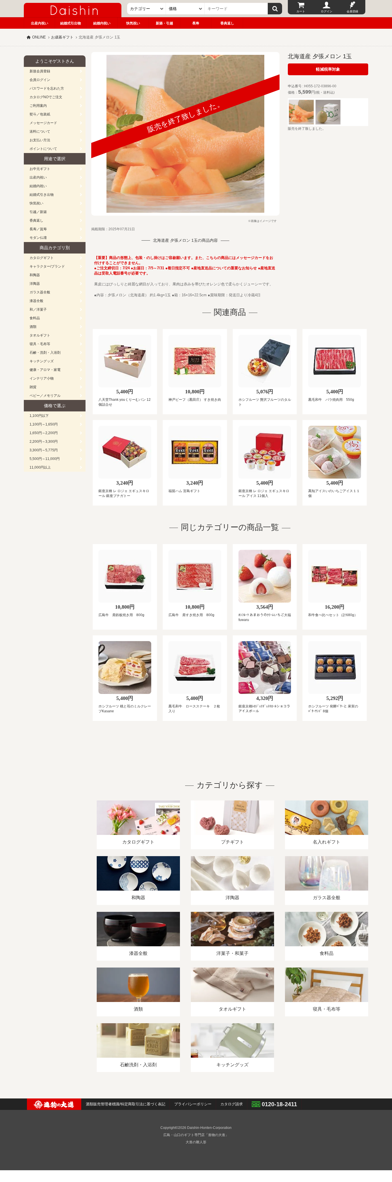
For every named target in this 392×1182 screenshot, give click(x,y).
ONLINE (39, 37)
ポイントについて (43, 149)
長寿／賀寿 (38, 229)
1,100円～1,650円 (44, 424)
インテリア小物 (42, 378)
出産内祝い (39, 23)
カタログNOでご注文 (46, 97)
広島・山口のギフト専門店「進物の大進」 (196, 1135)
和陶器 (35, 275)
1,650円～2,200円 (44, 433)
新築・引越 (164, 23)
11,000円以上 (40, 467)
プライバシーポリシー (192, 1104)
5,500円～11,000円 (45, 459)
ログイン (326, 11)
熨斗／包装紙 (40, 114)
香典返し (227, 23)
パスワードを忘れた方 (47, 88)
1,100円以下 (39, 416)
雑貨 (33, 387)
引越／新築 (38, 212)
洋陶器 (35, 284)
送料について (40, 131)
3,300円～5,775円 (44, 450)
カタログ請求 (231, 1104)
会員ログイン (40, 80)
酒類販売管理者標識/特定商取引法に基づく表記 (125, 1104)
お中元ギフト (40, 169)
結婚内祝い (101, 23)
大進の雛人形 (196, 1142)
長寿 (195, 23)
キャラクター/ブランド (47, 266)
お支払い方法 (40, 140)
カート (300, 11)
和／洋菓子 (38, 309)
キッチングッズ (42, 361)
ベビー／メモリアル (45, 396)
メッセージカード (43, 123)
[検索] (275, 8)
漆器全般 (36, 301)
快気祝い (133, 23)
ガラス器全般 (40, 292)
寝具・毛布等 (40, 344)
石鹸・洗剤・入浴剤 (45, 353)
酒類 (33, 327)
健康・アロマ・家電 (45, 370)
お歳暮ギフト (62, 37)
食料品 (35, 318)
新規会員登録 (40, 71)
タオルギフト (40, 335)
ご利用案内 (38, 106)
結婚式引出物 (70, 23)
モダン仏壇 (38, 238)
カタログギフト (42, 258)
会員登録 (352, 11)
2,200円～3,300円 (44, 442)
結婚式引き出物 (42, 195)
